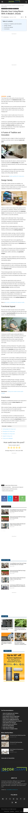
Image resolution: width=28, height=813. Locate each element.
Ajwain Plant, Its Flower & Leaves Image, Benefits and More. (20, 629)
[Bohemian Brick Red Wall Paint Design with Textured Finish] (5, 519)
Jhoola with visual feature (6, 487)
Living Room (10, 8)
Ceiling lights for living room (9, 429)
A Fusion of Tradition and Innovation (13, 23)
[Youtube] (16, 802)
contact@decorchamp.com (12, 789)
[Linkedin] (17, 799)
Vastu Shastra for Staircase (9, 722)
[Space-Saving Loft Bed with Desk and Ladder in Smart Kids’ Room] (5, 526)
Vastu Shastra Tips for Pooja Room (11, 716)
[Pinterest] (20, 799)
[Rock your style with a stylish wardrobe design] (7, 623)
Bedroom (3, 527)
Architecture (4, 640)
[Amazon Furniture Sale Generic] (14, 668)
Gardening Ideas (18, 626)
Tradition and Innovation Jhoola (7, 490)
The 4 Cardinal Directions (9, 714)
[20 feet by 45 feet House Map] (5, 744)
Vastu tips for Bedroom (8, 727)
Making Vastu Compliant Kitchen (10, 717)
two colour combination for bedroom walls (14, 302)
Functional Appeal (8, 27)
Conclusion (7, 29)
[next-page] (4, 530)
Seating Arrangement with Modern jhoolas (9, 488)
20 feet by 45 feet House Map (16, 742)
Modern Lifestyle (15, 8)
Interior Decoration (8, 5)
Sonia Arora (6, 17)
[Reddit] (24, 799)
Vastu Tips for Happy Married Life (11, 719)
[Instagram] (13, 799)
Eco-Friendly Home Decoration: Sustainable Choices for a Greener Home (20, 643)
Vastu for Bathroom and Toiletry (11, 713)
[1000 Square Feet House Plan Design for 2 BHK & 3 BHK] (7, 637)
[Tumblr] (12, 802)
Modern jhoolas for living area (17, 487)
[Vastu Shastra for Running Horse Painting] (5, 751)
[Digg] (2, 799)
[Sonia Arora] (2, 17)
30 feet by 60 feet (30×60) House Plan (18, 735)
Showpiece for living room (9, 431)
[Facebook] (6, 799)
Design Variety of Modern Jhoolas (11, 485)
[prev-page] (2, 530)
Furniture (3, 626)
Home (2, 5)
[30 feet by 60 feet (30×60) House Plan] (5, 737)
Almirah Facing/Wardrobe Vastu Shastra (12, 721)
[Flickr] (10, 799)
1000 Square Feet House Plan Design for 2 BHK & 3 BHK (6, 643)
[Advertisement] (14, 48)
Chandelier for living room (9, 433)
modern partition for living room (16, 176)
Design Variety (7, 25)
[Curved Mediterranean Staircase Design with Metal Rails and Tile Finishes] (5, 512)
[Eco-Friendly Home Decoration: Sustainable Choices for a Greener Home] (21, 637)
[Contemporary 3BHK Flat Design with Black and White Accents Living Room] (5, 587)
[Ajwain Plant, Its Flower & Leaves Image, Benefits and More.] (21, 623)
